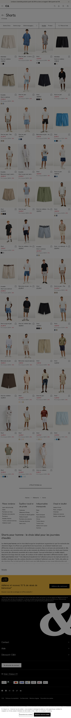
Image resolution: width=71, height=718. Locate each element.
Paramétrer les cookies (25, 714)
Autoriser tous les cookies (42, 714)
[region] (35, 712)
